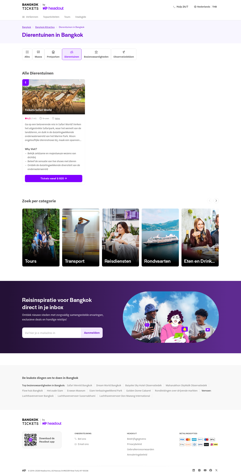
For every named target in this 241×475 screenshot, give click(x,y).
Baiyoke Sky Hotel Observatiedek (143, 385)
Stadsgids (80, 16)
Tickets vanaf (52, 178)
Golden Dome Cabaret (138, 390)
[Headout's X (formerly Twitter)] (216, 470)
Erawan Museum (76, 390)
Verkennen (32, 16)
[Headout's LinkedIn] (193, 470)
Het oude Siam (55, 390)
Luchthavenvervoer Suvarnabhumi (76, 395)
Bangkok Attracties (45, 27)
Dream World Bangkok (108, 385)
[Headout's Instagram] (199, 470)
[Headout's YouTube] (205, 470)
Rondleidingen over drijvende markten (176, 390)
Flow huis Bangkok (32, 390)
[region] (120, 237)
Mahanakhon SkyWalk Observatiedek (186, 385)
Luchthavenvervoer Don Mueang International (125, 395)
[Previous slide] (209, 200)
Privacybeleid (134, 444)
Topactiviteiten (51, 16)
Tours (67, 16)
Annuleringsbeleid (137, 454)
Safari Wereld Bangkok (79, 385)
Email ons (83, 444)
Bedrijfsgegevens (136, 438)
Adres (57, 118)
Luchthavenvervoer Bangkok (38, 395)
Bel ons (82, 438)
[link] (41, 237)
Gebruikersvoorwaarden (140, 449)
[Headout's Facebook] (210, 470)
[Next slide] (216, 200)
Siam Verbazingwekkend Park (105, 390)
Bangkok (26, 27)
